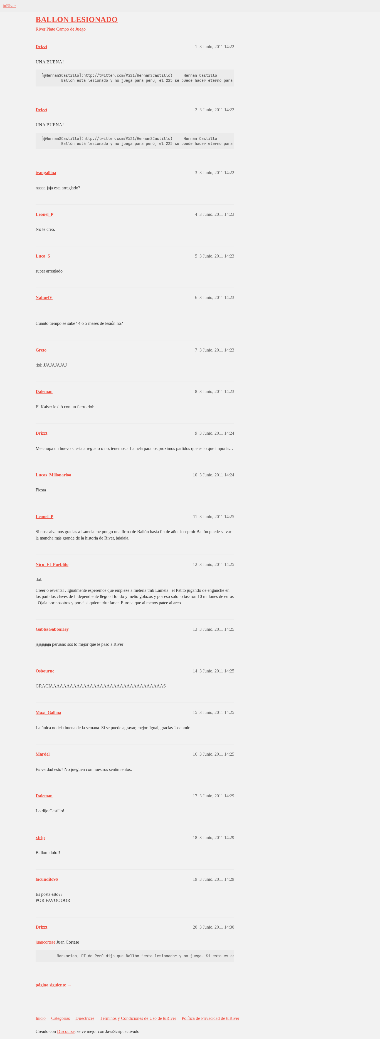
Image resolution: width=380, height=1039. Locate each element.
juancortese (45, 942)
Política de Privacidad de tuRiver (210, 1018)
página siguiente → (53, 985)
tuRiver (9, 5)
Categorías (60, 1018)
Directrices (84, 1018)
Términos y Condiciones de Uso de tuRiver (138, 1018)
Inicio (41, 1018)
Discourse (66, 1031)
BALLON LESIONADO (77, 19)
